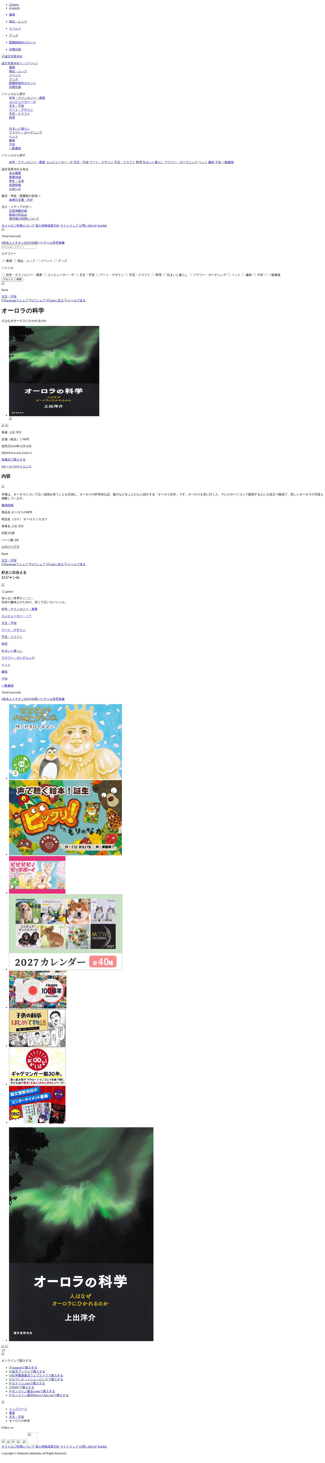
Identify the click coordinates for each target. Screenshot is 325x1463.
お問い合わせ (88, 225)
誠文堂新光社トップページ (20, 63)
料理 (12, 117)
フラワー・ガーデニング (25, 132)
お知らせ (15, 189)
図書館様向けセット (22, 83)
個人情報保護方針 (47, 225)
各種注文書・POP (21, 199)
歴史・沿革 (16, 181)
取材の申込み (18, 214)
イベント (15, 75)
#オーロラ (8, 466)
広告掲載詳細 (18, 210)
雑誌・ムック (18, 71)
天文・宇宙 (16, 105)
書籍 (12, 67)
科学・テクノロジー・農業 (27, 97)
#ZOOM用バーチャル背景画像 (44, 242)
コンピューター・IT (22, 101)
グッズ (13, 79)
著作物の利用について (24, 218)
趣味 (12, 140)
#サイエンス (23, 466)
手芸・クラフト (19, 113)
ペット (13, 136)
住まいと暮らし (19, 128)
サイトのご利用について (18, 225)
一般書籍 (15, 148)
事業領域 (15, 177)
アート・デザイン (21, 109)
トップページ (18, 1409)
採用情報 (15, 185)
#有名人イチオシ (13, 242)
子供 (12, 144)
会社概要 (15, 173)
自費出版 (15, 87)
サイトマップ (69, 225)
